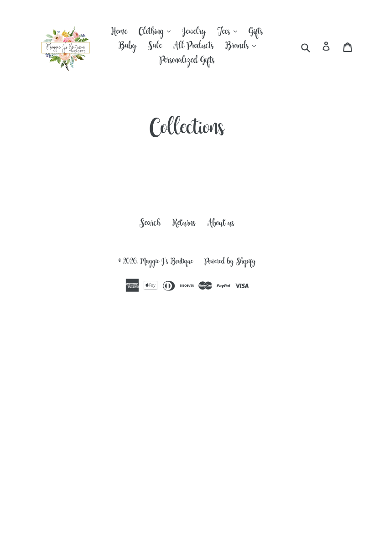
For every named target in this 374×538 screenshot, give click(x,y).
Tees (229, 33)
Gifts (256, 33)
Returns (184, 224)
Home (119, 33)
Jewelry (194, 33)
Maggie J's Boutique (166, 262)
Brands (242, 47)
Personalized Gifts (187, 62)
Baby (127, 47)
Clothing (157, 33)
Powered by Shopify (230, 262)
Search (150, 224)
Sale (155, 47)
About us (220, 224)
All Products (193, 47)
